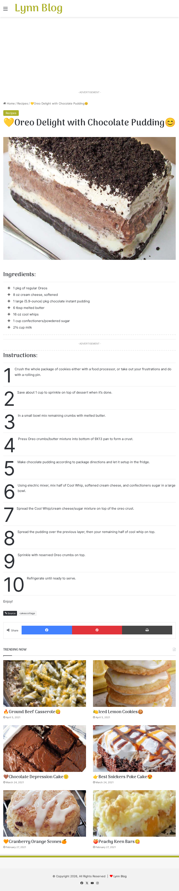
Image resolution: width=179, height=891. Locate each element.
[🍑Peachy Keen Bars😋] (134, 813)
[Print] (147, 630)
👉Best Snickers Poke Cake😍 (123, 777)
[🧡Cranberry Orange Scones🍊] (44, 813)
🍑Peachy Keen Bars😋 (116, 841)
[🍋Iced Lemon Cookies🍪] (134, 683)
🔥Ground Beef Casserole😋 (32, 712)
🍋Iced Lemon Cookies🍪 (118, 712)
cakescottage (27, 613)
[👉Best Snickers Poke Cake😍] (134, 748)
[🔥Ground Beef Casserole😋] (44, 683)
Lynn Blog (120, 876)
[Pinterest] (97, 630)
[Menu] (5, 10)
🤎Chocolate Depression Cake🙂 (36, 777)
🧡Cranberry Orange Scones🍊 (35, 841)
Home (10, 103)
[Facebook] (47, 630)
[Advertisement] (89, 54)
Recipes (22, 103)
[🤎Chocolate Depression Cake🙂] (44, 748)
